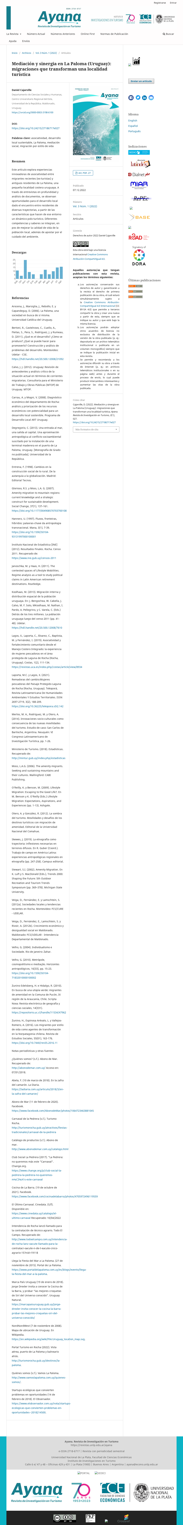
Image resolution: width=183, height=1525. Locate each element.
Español (133, 126)
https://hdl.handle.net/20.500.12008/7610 (37, 627)
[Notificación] (129, 65)
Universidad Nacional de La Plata (71, 1457)
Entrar (173, 2)
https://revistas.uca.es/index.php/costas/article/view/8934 (47, 667)
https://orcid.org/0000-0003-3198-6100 (32, 112)
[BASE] (139, 221)
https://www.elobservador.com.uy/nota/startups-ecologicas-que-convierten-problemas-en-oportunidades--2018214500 (41, 1408)
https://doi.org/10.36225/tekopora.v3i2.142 (37, 706)
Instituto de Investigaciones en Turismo (91, 1460)
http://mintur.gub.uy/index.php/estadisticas (38, 758)
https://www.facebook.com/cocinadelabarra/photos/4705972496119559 (55, 1196)
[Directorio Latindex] (140, 167)
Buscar (169, 34)
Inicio (15, 52)
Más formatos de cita (86, 429)
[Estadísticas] (136, 65)
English (132, 120)
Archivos (26, 52)
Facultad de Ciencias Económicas (112, 1457)
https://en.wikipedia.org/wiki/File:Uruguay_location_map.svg (48, 1339)
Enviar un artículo (141, 81)
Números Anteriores (63, 34)
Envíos (26, 41)
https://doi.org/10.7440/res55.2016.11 (35, 1042)
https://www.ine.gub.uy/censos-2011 (34, 558)
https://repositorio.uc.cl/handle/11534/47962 (39, 1012)
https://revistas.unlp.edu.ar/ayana (91, 1445)
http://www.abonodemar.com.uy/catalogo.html (40, 1149)
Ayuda (12, 41)
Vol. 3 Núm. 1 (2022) (46, 52)
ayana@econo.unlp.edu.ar (142, 1464)
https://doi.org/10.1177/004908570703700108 (39, 510)
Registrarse (160, 2)
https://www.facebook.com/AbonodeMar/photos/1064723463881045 (53, 1110)
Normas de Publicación (114, 34)
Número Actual (36, 34)
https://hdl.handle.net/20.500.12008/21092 (38, 359)
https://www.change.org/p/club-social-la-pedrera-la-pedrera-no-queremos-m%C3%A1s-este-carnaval (37, 1175)
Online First (88, 34)
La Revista (12, 34)
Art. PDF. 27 (84, 173)
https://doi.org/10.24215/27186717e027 (36, 128)
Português (134, 131)
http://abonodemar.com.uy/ (28, 1067)
